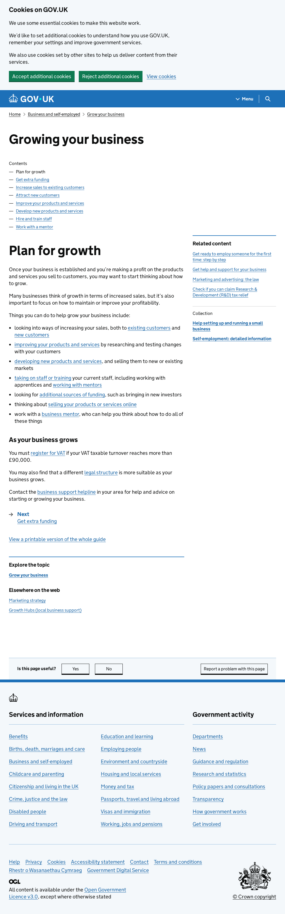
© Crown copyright (254, 896)
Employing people (121, 749)
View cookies (161, 76)
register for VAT (48, 453)
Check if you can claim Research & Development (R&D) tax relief (225, 291)
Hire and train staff (34, 218)
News (199, 749)
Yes (80, 668)
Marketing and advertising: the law (226, 279)
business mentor (60, 414)
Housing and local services (131, 774)
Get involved (207, 824)
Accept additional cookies (41, 76)
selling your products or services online (92, 404)
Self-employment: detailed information (232, 338)
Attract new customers (38, 195)
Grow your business (105, 114)
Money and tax (117, 786)
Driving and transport (33, 824)
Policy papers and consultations (229, 786)
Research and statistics (219, 774)
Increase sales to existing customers (50, 187)
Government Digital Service (118, 870)
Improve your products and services (50, 203)
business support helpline (66, 492)
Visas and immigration (125, 811)
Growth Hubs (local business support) (45, 610)
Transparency (208, 799)
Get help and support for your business (229, 269)
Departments (208, 736)
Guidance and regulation (220, 761)
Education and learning (127, 736)
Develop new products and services (49, 211)
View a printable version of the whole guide (57, 539)
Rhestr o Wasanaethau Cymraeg (45, 870)
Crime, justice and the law (38, 799)
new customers (31, 335)
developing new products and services (58, 361)
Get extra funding (32, 179)
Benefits (18, 736)
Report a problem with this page (234, 668)
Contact (139, 862)
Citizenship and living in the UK (43, 786)
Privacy (33, 862)
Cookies (56, 862)
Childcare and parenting (36, 774)
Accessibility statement (98, 862)
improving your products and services (57, 344)
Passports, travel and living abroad (140, 799)
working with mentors (77, 385)
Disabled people (27, 811)
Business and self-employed (54, 114)
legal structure (101, 472)
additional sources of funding (72, 394)
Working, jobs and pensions (132, 824)
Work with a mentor (34, 226)
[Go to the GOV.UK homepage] (31, 99)
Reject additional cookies (110, 76)
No (114, 668)
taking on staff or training (42, 378)
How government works (220, 811)
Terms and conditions (178, 862)
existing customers (149, 328)
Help (14, 862)
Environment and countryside (134, 761)
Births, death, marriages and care (47, 749)
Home (15, 114)
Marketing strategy (27, 600)
